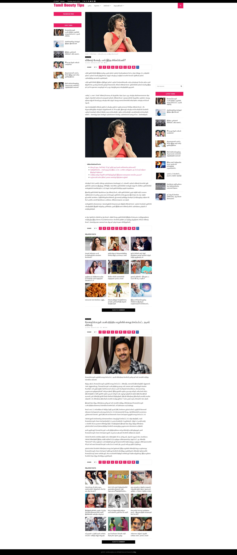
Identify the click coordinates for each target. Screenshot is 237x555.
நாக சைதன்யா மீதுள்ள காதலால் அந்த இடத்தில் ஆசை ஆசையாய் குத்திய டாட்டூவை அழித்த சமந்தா (141, 489)
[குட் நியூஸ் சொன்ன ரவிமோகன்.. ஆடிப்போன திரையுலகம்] (161, 197)
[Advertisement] (169, 43)
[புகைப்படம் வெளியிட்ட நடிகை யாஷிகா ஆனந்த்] (161, 176)
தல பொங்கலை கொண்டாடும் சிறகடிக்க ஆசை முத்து (117, 534)
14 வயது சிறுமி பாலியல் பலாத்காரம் (72, 63)
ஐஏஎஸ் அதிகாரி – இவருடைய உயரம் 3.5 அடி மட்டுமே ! (140, 277)
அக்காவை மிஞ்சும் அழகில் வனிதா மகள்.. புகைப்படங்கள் (139, 534)
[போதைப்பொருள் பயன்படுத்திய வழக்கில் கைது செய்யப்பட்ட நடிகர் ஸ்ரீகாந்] (59, 32)
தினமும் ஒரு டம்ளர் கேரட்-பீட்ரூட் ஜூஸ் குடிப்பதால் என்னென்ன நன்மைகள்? (113, 167)
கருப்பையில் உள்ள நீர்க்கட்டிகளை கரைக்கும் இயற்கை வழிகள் (109, 177)
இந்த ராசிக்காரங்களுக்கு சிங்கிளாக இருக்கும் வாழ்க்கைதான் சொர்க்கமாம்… (140, 302)
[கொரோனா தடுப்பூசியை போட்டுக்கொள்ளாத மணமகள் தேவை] (161, 186)
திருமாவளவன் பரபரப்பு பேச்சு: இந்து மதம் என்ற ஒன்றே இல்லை (72, 75)
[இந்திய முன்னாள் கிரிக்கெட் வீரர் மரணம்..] (59, 54)
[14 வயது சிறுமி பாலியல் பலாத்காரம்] (59, 64)
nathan (88, 63)
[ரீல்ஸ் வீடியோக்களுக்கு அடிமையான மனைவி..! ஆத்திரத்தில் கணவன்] (59, 85)
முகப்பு (89, 5)
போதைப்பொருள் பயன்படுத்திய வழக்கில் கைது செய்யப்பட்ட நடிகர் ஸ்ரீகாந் (72, 33)
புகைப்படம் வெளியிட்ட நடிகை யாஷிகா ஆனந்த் (174, 175)
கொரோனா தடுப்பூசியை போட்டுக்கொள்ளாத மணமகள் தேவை (174, 186)
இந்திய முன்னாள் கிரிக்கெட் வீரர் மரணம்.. (72, 53)
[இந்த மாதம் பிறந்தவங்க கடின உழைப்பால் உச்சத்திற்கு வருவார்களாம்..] (161, 164)
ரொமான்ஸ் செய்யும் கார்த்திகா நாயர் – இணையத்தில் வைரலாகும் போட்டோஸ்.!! (141, 512)
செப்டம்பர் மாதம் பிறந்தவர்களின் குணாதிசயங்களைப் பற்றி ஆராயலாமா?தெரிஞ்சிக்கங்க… (117, 489)
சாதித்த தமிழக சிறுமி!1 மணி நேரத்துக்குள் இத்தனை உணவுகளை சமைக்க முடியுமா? (116, 175)
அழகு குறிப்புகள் (118, 5)
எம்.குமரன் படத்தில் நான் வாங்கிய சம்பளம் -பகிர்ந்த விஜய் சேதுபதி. (95, 534)
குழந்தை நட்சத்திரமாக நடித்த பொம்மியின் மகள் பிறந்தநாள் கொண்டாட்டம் (94, 278)
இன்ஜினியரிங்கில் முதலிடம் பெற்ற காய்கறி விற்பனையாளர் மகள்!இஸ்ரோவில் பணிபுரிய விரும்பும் (95, 512)
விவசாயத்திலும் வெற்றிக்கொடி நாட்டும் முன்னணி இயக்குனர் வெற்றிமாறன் (117, 302)
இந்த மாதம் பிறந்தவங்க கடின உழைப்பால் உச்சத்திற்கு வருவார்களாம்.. (174, 165)
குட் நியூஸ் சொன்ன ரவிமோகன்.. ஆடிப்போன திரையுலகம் (174, 196)
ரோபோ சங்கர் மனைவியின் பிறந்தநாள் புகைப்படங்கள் (116, 277)
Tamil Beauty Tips (69, 5)
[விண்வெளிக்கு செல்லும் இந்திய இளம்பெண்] (59, 44)
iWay (134, 552)
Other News (88, 57)
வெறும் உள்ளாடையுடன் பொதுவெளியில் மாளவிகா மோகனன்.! (93, 255)
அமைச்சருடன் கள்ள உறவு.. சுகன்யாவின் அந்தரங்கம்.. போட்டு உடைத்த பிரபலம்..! (95, 489)
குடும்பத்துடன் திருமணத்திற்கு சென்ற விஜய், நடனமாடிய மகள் (117, 254)
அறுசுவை (96, 5)
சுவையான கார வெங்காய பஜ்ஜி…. (95, 300)
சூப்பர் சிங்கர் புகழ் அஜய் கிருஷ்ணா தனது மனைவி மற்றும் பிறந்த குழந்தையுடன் (141, 255)
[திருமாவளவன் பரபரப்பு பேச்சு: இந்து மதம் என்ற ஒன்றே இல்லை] (59, 75)
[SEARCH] (181, 86)
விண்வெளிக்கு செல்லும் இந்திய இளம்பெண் (72, 42)
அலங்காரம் (106, 5)
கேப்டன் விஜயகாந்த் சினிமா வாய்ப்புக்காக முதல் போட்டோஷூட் (118, 511)
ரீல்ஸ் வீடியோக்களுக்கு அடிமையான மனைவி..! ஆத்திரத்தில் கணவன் (72, 85)
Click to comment (118, 310)
